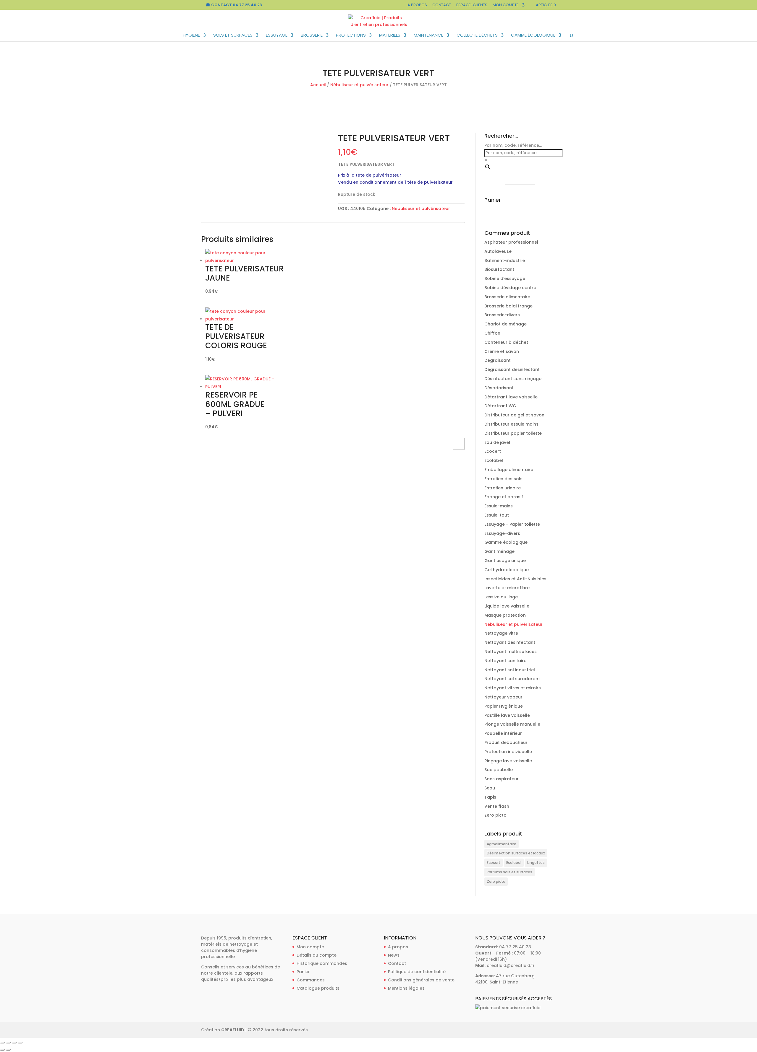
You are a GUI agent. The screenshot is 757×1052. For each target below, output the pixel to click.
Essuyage (276, 35)
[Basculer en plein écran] (8, 1042)
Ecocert (492, 451)
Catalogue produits (318, 988)
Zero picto (495, 815)
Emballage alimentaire (508, 470)
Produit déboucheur (506, 742)
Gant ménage (499, 551)
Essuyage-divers (502, 533)
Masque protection (505, 615)
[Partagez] (14, 1042)
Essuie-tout (496, 515)
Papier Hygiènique (503, 706)
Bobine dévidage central (511, 288)
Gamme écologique (533, 35)
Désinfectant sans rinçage (512, 379)
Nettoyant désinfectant (509, 642)
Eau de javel (497, 442)
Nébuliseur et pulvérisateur (359, 85)
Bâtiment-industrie (504, 260)
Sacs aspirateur (501, 779)
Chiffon (492, 333)
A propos (417, 5)
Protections (351, 35)
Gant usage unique (505, 561)
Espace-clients (471, 5)
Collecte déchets (477, 35)
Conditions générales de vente (421, 980)
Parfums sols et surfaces (509, 872)
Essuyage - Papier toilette (512, 524)
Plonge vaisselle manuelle (512, 724)
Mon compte (506, 5)
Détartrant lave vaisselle (511, 397)
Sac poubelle (498, 770)
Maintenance (428, 35)
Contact (441, 5)
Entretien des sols (503, 479)
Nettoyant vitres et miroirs (512, 688)
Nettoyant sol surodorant (512, 679)
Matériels (389, 35)
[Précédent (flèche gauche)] (2, 1050)
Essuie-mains (498, 506)
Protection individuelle (508, 752)
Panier (303, 972)
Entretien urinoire (502, 488)
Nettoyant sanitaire (505, 661)
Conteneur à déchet (506, 342)
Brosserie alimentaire (507, 297)
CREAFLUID (232, 1030)
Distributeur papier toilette (513, 433)
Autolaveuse (498, 251)
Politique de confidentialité (417, 972)
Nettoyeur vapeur (503, 697)
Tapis (490, 797)
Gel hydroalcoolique (506, 570)
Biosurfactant (499, 269)
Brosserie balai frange (508, 306)
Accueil (318, 85)
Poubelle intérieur (503, 733)
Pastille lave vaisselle (507, 715)
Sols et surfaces (233, 35)
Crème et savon (501, 351)
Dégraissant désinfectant (512, 369)
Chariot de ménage (505, 324)
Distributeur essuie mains (511, 424)
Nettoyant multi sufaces (510, 651)
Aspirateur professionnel (511, 242)
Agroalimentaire (501, 843)
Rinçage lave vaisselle (508, 761)
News (393, 955)
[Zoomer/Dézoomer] (2, 1042)
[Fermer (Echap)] (20, 1042)
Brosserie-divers (502, 315)
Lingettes (536, 862)
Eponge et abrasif (503, 497)
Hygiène (191, 35)
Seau (489, 788)
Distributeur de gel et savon (514, 415)
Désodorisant (499, 388)
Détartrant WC (500, 406)
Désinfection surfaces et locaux (516, 853)
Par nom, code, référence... (513, 145)
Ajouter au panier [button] (459, 444)
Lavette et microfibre (507, 588)
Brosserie (312, 35)
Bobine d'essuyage (504, 278)
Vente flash (496, 806)
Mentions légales (406, 988)
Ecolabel (493, 460)
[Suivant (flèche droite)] (8, 1050)
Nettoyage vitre (501, 633)
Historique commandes (322, 963)
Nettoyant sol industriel (509, 670)
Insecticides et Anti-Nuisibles (515, 579)
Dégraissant (497, 360)
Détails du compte (317, 955)
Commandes (311, 980)
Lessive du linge (501, 597)
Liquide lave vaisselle (506, 606)
